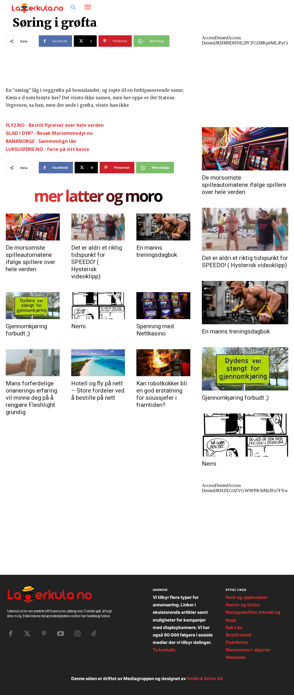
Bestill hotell (238, 635)
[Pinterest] (43, 633)
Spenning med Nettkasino (155, 330)
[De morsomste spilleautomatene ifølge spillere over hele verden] (33, 226)
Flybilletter (237, 642)
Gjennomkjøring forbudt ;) (26, 330)
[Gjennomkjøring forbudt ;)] (33, 305)
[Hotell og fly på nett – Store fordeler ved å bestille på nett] (98, 362)
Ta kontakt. (164, 650)
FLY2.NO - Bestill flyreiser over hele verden (55, 125)
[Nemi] (98, 305)
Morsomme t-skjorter (248, 650)
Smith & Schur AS (205, 678)
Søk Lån (234, 627)
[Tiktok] (93, 633)
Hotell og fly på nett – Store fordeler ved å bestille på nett (98, 390)
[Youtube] (60, 633)
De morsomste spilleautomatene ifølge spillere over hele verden (30, 258)
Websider (236, 657)
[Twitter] (27, 633)
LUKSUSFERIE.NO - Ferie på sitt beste (47, 149)
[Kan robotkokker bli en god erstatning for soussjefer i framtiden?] (163, 362)
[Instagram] (265, 8)
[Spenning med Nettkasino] (163, 305)
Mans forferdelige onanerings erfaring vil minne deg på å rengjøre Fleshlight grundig (31, 398)
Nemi (78, 326)
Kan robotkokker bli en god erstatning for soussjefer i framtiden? (161, 394)
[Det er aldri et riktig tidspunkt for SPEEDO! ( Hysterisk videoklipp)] (98, 226)
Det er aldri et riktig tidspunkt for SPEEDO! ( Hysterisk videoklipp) (96, 262)
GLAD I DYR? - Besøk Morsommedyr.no (49, 133)
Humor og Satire (243, 604)
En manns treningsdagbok (156, 251)
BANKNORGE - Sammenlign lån (41, 141)
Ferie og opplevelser (247, 597)
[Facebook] (254, 8)
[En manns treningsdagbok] (163, 226)
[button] (73, 8)
